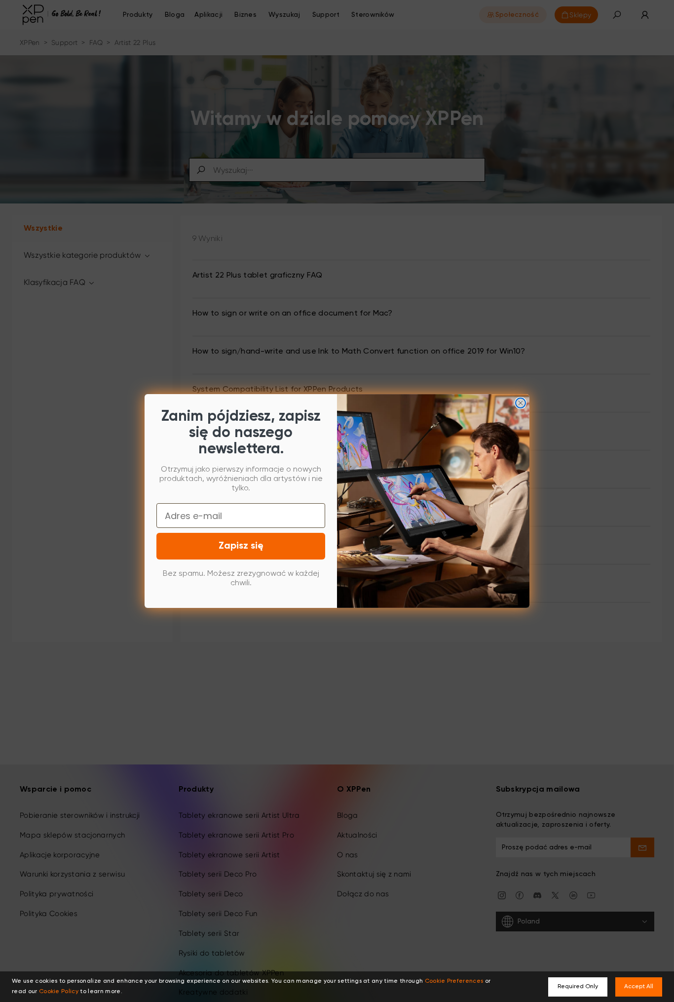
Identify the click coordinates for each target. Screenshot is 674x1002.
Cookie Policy (58, 992)
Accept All (638, 987)
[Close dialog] (520, 403)
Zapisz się (241, 546)
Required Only (578, 987)
